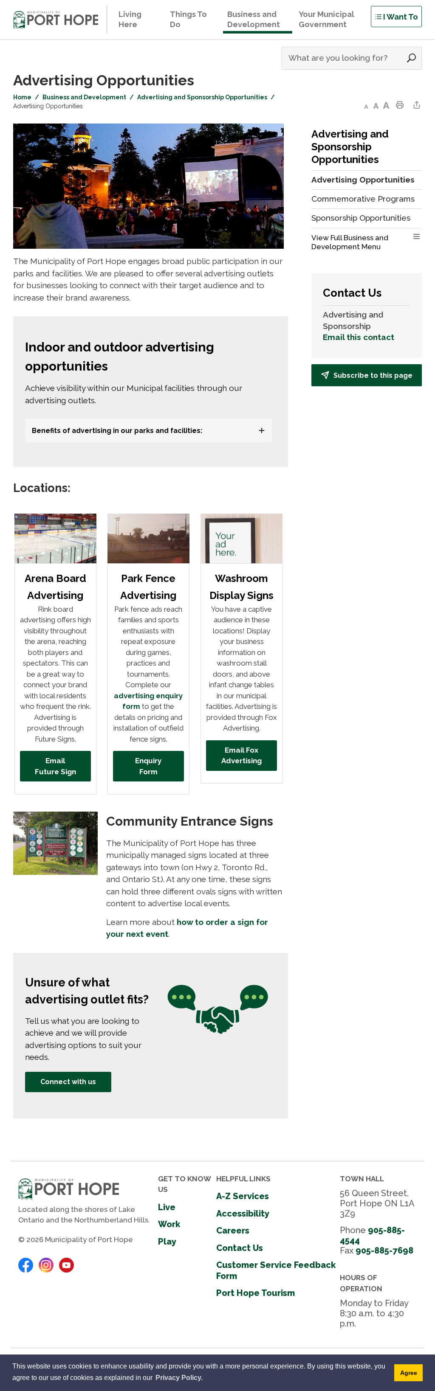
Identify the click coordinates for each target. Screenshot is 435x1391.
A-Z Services (242, 1196)
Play (167, 1241)
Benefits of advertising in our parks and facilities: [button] (118, 431)
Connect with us (68, 1082)
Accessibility (242, 1213)
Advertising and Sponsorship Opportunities (202, 97)
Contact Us (239, 1248)
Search (411, 58)
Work (169, 1224)
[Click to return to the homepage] (56, 20)
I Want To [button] (400, 16)
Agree (408, 1372)
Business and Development (84, 97)
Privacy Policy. (179, 1377)
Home (22, 97)
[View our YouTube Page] (66, 1264)
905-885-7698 (384, 1250)
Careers (232, 1230)
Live (166, 1207)
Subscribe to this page (372, 375)
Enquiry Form (148, 766)
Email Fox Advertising (241, 755)
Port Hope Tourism (255, 1293)
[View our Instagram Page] (46, 1264)
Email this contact (358, 337)
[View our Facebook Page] (25, 1264)
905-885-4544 (372, 1235)
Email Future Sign (55, 766)
